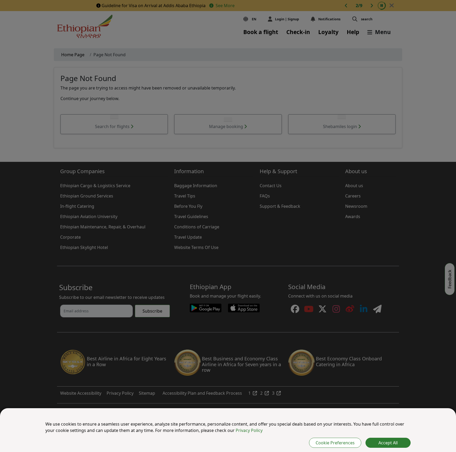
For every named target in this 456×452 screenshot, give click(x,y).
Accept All (388, 443)
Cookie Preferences (335, 443)
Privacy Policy (249, 430)
